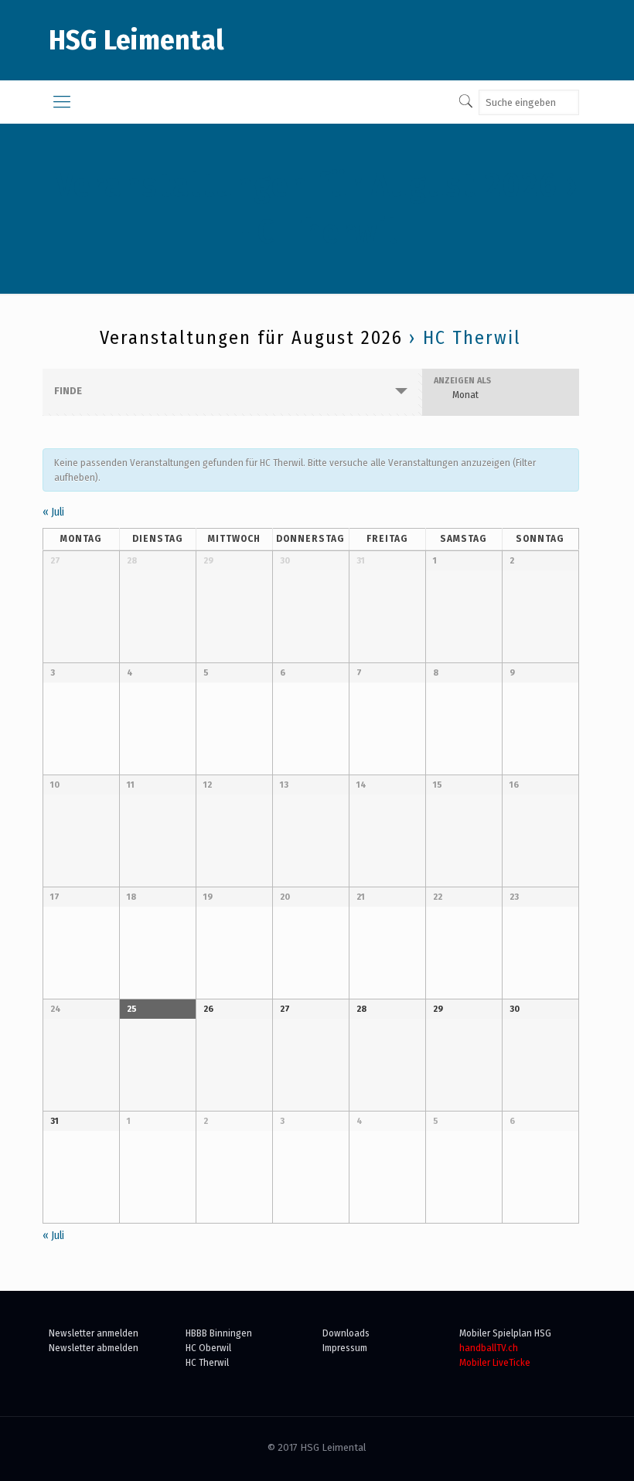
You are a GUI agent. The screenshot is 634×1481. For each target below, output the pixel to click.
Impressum (344, 1347)
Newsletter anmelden (93, 1333)
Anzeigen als (462, 380)
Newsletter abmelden (93, 1347)
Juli (53, 512)
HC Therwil (207, 1362)
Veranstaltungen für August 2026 (306, 185)
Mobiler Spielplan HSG (505, 1333)
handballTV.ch (488, 1347)
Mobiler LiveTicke (494, 1362)
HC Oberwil (208, 1347)
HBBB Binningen (219, 1333)
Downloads (346, 1333)
